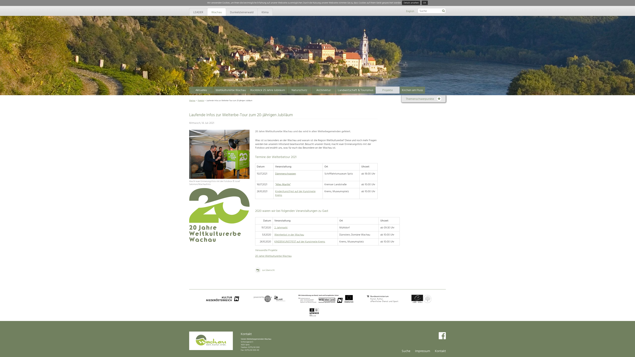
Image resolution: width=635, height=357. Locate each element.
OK (424, 3)
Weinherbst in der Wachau (289, 235)
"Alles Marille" (283, 184)
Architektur (323, 90)
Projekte (387, 90)
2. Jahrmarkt (281, 228)
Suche (406, 351)
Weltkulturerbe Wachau (230, 90)
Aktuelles (201, 90)
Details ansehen (411, 3)
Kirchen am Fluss (412, 90)
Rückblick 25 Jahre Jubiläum (267, 90)
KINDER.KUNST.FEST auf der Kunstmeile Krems (299, 242)
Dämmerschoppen (285, 174)
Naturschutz (299, 90)
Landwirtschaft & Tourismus (355, 90)
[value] (443, 11)
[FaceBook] (442, 336)
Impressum (422, 351)
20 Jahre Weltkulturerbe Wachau (273, 256)
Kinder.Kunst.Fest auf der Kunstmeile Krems (295, 193)
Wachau (192, 100)
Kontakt (440, 351)
